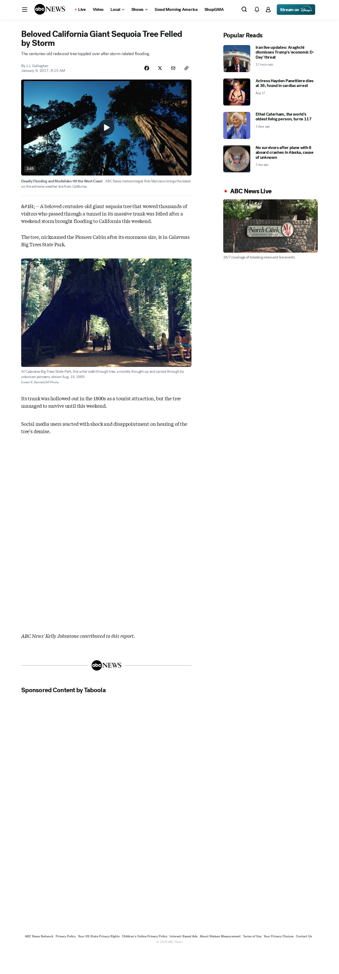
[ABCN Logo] (49, 9)
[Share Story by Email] (173, 68)
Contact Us (304, 936)
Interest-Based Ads (184, 936)
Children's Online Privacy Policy (144, 936)
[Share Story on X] (160, 68)
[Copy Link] (186, 68)
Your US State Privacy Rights (99, 936)
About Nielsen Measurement (220, 936)
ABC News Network (39, 936)
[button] (24, 9)
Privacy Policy (66, 936)
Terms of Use (252, 936)
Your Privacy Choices (279, 936)
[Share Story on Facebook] (147, 68)
